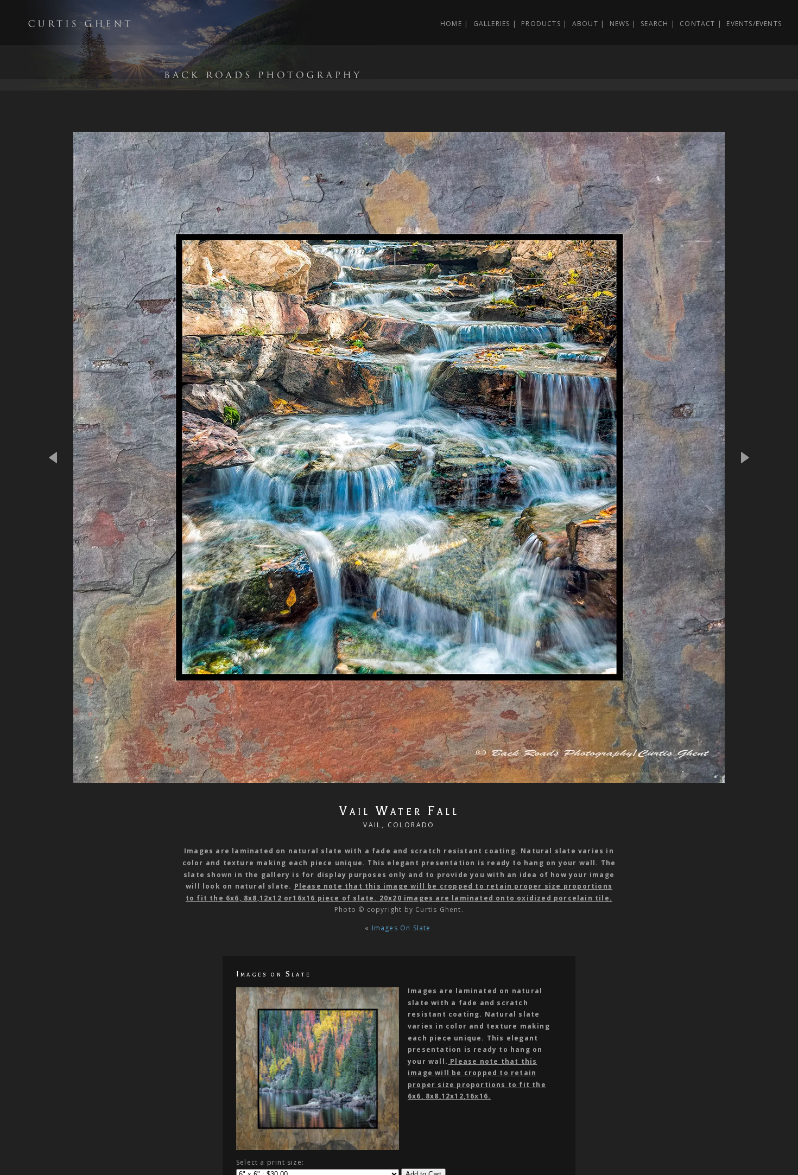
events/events (754, 23)
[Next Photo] (399, 776)
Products (541, 23)
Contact (697, 23)
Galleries (491, 23)
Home (451, 23)
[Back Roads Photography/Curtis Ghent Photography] (190, 84)
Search (654, 23)
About (585, 23)
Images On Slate (402, 928)
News (620, 23)
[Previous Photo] (59, 491)
